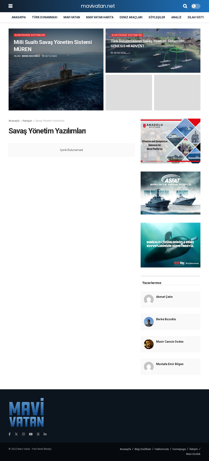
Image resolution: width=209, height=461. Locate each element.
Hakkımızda (162, 449)
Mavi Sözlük (193, 453)
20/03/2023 (119, 53)
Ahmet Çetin (164, 296)
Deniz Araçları (131, 17)
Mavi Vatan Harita (99, 17)
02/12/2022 (50, 56)
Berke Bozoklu (31, 56)
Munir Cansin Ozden (169, 341)
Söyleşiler (157, 17)
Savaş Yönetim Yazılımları (49, 120)
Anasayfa (19, 17)
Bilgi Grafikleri (143, 449)
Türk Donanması (44, 17)
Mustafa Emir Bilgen (169, 364)
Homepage (179, 449)
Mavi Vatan (71, 17)
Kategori (27, 120)
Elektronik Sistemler (30, 35)
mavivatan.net (98, 6)
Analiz (176, 17)
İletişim (193, 449)
